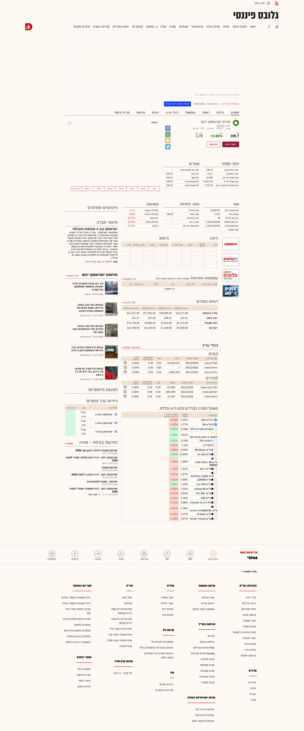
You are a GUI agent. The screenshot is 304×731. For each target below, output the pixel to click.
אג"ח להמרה (125, 646)
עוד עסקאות (129, 279)
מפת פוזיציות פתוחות (244, 632)
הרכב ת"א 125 (248, 609)
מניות (253, 688)
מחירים (252, 682)
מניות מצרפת (207, 671)
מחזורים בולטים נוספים (79, 636)
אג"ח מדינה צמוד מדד (120, 629)
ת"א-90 (206, 424)
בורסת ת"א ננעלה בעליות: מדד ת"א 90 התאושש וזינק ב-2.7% (87, 349)
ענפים (253, 694)
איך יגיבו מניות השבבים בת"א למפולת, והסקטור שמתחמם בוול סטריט (88, 286)
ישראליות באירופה (204, 715)
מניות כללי (205, 440)
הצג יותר (93, 494)
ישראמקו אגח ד (104, 431)
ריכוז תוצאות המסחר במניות (76, 597)
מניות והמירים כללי (200, 429)
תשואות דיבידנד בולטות (78, 642)
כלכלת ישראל (166, 684)
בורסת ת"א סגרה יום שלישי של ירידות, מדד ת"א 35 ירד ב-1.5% (89, 372)
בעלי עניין (172, 112)
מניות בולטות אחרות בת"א (77, 619)
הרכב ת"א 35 (249, 603)
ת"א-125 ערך (203, 484)
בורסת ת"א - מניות (218, 95)
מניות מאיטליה (206, 676)
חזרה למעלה (250, 571)
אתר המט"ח (167, 597)
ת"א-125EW (204, 479)
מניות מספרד (207, 682)
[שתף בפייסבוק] (167, 128)
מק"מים (128, 603)
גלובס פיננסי (256, 15)
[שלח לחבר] (167, 140)
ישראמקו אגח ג (104, 423)
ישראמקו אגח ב (104, 414)
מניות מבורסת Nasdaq (202, 653)
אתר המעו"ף (249, 620)
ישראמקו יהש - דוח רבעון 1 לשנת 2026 (94, 474)
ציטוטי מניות (249, 615)
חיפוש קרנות (207, 603)
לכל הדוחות (129, 302)
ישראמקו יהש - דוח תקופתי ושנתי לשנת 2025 (94, 490)
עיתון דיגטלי (84, 680)
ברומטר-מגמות (248, 655)
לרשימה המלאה (131, 347)
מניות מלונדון (207, 659)
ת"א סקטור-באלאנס (202, 476)
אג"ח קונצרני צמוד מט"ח (119, 640)
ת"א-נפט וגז (204, 454)
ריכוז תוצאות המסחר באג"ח (76, 603)
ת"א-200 (206, 498)
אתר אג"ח (127, 597)
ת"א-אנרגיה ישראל (200, 518)
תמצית (235, 112)
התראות (213, 144)
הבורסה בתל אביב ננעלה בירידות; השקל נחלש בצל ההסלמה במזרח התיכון (90, 308)
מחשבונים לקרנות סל (162, 642)
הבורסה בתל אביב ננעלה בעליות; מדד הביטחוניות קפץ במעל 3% (88, 329)
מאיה (70, 443)
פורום (155, 112)
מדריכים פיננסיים (164, 690)
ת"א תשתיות (204, 514)
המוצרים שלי (84, 669)
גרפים (220, 112)
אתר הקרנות (207, 597)
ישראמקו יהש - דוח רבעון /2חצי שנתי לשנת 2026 (92, 459)
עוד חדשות (72, 275)
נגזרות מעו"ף (249, 626)
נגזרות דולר (250, 644)
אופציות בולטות (82, 625)
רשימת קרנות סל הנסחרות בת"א (156, 647)
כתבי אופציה (249, 638)
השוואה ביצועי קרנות (203, 609)
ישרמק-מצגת (110, 467)
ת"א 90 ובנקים (203, 488)
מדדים (211, 636)
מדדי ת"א (251, 597)
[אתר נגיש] (28, 26)
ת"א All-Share (203, 449)
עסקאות (190, 112)
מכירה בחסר (121, 112)
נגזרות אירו (250, 649)
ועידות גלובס (84, 686)
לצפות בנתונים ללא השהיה (177, 104)
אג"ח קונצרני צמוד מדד (120, 634)
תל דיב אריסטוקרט (200, 502)
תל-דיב (207, 445)
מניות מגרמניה (207, 665)
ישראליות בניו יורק (204, 709)
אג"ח (253, 700)
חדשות (141, 112)
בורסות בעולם (207, 642)
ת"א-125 (206, 419)
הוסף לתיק (230, 144)
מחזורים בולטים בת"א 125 (77, 630)
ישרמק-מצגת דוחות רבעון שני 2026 (96, 450)
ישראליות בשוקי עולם (203, 721)
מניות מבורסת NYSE (203, 647)
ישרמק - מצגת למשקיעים (102, 481)
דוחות (206, 112)
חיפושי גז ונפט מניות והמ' (203, 437)
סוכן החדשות (84, 675)
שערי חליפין (167, 603)
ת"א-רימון (205, 468)
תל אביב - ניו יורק (123, 673)
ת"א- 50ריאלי (203, 493)
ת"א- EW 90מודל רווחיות (203, 510)
